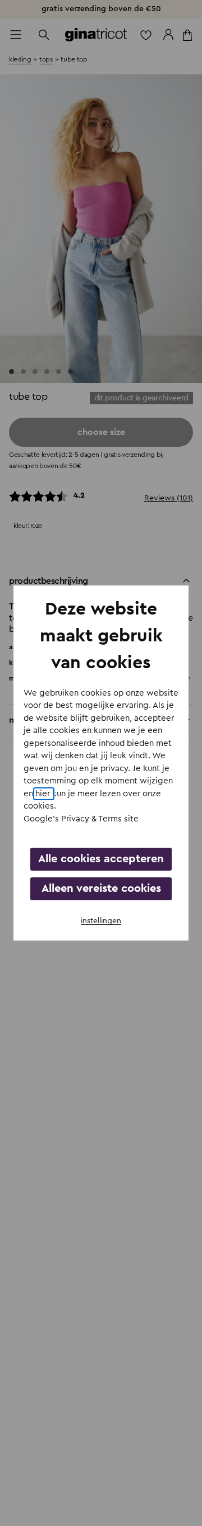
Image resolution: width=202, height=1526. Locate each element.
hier (43, 794)
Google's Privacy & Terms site (81, 819)
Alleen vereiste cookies (101, 888)
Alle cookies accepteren (101, 858)
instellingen (101, 921)
